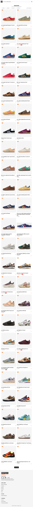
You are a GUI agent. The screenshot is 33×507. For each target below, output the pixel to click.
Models (2, 488)
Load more (16, 467)
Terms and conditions (4, 502)
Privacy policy (3, 501)
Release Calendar (4, 484)
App (2, 491)
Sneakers (2, 485)
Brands (2, 487)
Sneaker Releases (4, 495)
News (2, 490)
